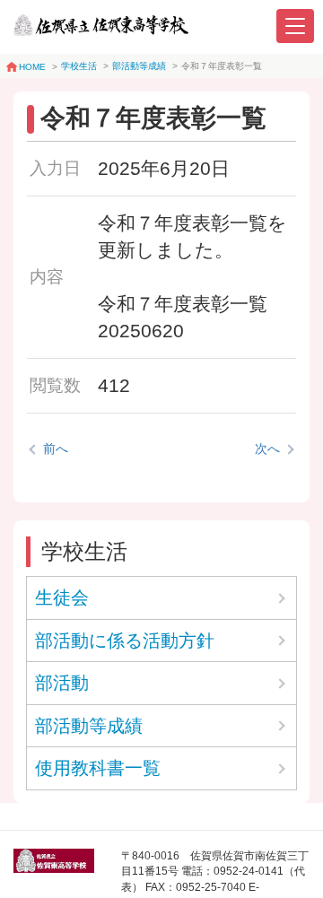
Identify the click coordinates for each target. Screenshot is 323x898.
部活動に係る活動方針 (133, 640)
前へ (55, 448)
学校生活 (79, 66)
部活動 (62, 683)
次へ (267, 448)
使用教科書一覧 (98, 768)
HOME (32, 67)
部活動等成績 (139, 66)
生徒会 (62, 597)
